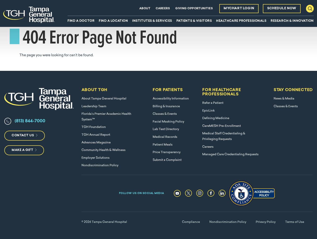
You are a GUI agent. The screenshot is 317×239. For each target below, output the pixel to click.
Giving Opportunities (194, 8)
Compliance (191, 222)
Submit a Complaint (167, 160)
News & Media (284, 98)
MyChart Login (239, 8)
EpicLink (208, 110)
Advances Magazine (96, 142)
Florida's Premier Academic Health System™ (106, 116)
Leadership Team (94, 106)
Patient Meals (163, 144)
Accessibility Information (171, 98)
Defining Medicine (215, 118)
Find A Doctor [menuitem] (80, 21)
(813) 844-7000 (30, 121)
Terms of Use (294, 222)
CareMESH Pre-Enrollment (221, 126)
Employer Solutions (96, 158)
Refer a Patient (212, 103)
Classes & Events (165, 114)
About (144, 8)
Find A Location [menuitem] (113, 21)
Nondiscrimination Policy (100, 165)
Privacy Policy (266, 222)
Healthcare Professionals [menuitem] (241, 21)
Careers (163, 8)
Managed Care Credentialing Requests (230, 154)
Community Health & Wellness (104, 150)
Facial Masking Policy (168, 121)
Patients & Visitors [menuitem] (194, 21)
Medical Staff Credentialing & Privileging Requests (223, 136)
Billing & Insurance (166, 106)
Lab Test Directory (166, 129)
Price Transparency (166, 152)
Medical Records (165, 137)
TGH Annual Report (96, 135)
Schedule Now (281, 8)
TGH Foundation (94, 127)
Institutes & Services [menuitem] (152, 21)
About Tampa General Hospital (104, 98)
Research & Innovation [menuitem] (292, 21)
